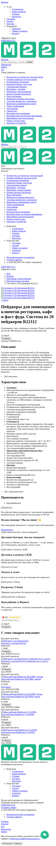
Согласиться (7, 844)
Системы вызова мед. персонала (22, 101)
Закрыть (18, 844)
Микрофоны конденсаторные (20, 118)
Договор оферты (14, 260)
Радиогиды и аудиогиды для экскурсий (25, 77)
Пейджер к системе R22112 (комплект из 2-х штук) (24, 661)
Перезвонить (7, 530)
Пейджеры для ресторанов (19, 91)
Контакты (16, 16)
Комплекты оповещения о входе (21, 104)
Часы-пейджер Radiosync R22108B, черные (21, 679)
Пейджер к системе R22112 (13, 643)
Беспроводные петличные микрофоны (24, 116)
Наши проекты (19, 11)
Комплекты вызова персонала (20, 99)
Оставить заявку (8, 807)
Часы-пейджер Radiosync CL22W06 (17, 714)
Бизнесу (15, 33)
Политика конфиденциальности (25, 839)
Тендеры (11, 24)
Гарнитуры (12, 111)
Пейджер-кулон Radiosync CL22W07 (18, 732)
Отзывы (15, 14)
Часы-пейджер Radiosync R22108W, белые (20, 696)
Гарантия (16, 28)
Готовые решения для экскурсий (22, 79)
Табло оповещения (15, 106)
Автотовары (12, 108)
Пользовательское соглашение (21, 257)
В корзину (6, 338)
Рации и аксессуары (16, 120)
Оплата (10, 21)
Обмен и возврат (20, 31)
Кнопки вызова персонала (19, 94)
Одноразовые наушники (18, 82)
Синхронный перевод (17, 87)
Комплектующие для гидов (19, 84)
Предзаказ (5, 687)
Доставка (11, 19)
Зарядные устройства (16, 123)
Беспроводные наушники (18, 113)
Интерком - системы (16, 89)
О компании (17, 9)
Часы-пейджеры (14, 96)
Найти (29, 62)
